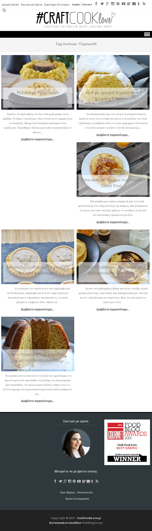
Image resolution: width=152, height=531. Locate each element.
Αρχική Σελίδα (10, 4)
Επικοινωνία (85, 492)
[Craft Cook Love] (76, 27)
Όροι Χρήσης (67, 492)
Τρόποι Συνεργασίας (77, 498)
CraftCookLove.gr (89, 518)
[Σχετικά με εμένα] (76, 443)
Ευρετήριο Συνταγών (57, 4)
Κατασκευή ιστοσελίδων (65, 522)
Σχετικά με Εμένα (31, 4)
